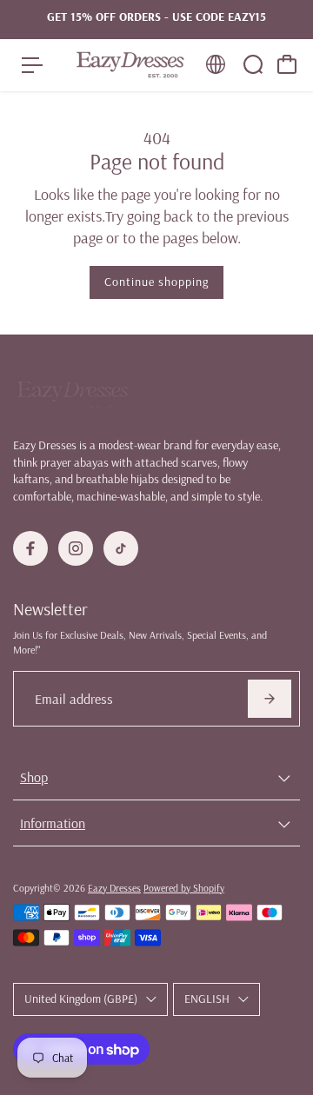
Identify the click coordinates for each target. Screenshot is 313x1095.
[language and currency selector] (216, 64)
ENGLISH (207, 998)
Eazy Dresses (114, 887)
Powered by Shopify (183, 887)
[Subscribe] (269, 699)
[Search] (253, 64)
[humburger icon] (32, 65)
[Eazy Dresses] (129, 65)
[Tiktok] (120, 548)
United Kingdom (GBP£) (80, 998)
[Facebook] (30, 548)
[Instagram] (75, 548)
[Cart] (287, 64)
